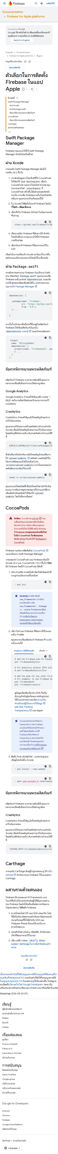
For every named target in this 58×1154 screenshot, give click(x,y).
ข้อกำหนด (6, 1141)
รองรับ (49, 639)
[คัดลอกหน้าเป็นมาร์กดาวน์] (32, 89)
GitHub (5, 1027)
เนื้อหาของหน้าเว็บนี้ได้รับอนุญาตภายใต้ (17, 974)
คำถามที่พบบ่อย (8, 1092)
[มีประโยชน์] (25, 61)
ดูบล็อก (5, 1039)
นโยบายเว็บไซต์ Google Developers (25, 984)
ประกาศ (35, 518)
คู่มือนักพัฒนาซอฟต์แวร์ (12, 1009)
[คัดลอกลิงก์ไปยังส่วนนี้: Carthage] (28, 864)
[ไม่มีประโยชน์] (29, 61)
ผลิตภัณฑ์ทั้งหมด (9, 1129)
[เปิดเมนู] (4, 3)
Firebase (9, 52)
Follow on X (7, 1048)
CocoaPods (39, 550)
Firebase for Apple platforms (26, 16)
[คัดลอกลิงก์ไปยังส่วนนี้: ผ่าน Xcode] (26, 163)
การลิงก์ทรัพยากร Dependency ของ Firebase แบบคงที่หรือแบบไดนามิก (31, 619)
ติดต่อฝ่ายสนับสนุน (10, 1070)
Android (6, 1111)
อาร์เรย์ (17, 331)
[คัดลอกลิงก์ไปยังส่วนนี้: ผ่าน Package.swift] (41, 266)
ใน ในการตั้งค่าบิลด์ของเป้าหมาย (31, 944)
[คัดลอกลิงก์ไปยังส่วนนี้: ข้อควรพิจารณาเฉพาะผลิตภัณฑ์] (8, 374)
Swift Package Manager (22, 286)
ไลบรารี (5, 1022)
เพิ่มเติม (42, 650)
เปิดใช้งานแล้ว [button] (24, 650)
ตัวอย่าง (5, 1018)
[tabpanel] (31, 683)
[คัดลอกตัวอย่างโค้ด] (50, 222)
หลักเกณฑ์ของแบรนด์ (11, 1088)
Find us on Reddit (9, 1044)
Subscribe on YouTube (12, 1053)
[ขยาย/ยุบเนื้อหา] (17, 98)
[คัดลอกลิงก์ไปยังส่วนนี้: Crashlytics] (23, 411)
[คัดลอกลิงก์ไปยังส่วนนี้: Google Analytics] (31, 391)
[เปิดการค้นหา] (36, 3)
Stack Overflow (9, 1074)
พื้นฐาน (39, 56)
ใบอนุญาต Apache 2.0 (11, 981)
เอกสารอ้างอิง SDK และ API (13, 1013)
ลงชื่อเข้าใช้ (50, 3)
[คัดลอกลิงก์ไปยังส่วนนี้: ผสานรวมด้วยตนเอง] (45, 890)
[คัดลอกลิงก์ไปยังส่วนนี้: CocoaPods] (32, 508)
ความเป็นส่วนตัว (19, 1141)
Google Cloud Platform (12, 1124)
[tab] (24, 650)
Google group (8, 1079)
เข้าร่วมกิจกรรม (8, 1057)
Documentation (12, 12)
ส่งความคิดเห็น (14, 67)
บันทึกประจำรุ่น (8, 1083)
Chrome (6, 1115)
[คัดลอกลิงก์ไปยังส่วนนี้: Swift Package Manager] (27, 143)
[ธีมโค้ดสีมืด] (45, 222)
